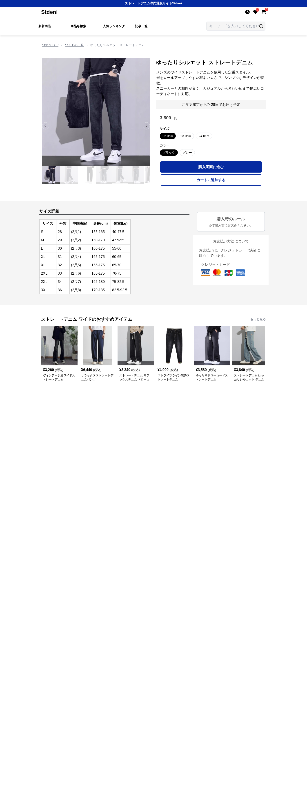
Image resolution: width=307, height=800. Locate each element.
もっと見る (258, 319)
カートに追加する (211, 180)
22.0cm (167, 136)
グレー (187, 152)
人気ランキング (114, 26)
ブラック (168, 152)
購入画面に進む (211, 167)
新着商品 (44, 26)
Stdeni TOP (50, 45)
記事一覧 (141, 26)
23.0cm (185, 136)
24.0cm (204, 136)
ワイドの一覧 (74, 45)
